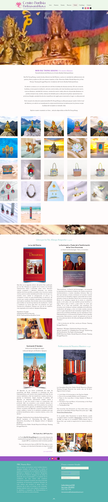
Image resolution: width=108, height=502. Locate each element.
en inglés (89, 346)
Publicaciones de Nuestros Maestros (72, 346)
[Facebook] (83, 8)
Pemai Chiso (78, 417)
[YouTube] (85, 8)
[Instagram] (88, 8)
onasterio (53, 105)
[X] (90, 8)
